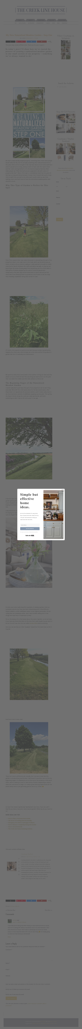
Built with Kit (30, 535)
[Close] (63, 490)
